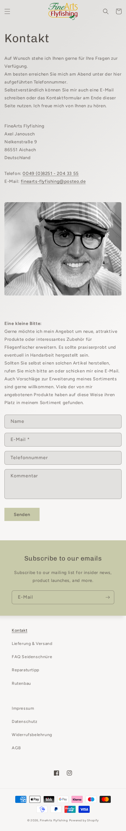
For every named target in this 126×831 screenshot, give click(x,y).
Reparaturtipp (25, 669)
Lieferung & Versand (32, 643)
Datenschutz (25, 721)
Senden (22, 514)
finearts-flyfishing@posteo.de (53, 181)
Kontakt (19, 630)
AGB (16, 747)
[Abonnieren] (107, 597)
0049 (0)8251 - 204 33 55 (51, 173)
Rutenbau (21, 683)
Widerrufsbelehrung (32, 734)
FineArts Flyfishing (54, 820)
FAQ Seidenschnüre (32, 656)
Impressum (23, 708)
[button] (7, 11)
